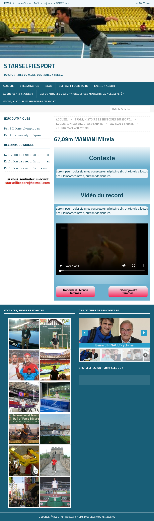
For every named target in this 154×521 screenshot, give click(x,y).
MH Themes (108, 517)
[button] (85, 333)
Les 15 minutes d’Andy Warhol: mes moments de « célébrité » (82, 94)
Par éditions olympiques (22, 128)
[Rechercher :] (130, 108)
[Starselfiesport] (77, 55)
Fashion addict (104, 86)
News (49, 86)
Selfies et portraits (73, 86)
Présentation (29, 86)
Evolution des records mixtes (25, 168)
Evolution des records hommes (27, 161)
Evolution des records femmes (26, 155)
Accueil (8, 86)
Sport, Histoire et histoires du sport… (30, 101)
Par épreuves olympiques (23, 135)
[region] (114, 340)
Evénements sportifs (18, 94)
